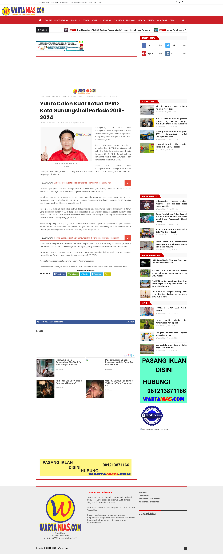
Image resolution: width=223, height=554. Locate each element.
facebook (130, 322)
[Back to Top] (185, 548)
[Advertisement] (85, 295)
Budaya (141, 20)
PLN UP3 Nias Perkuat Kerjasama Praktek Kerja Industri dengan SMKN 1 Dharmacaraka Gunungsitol (171, 121)
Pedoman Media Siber (79, 2)
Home (42, 96)
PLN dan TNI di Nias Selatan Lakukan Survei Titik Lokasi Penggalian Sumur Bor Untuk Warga (169, 273)
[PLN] (60, 50)
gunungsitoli (55, 96)
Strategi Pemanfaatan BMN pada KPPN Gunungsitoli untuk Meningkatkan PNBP (171, 134)
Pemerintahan (61, 20)
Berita (60, 30)
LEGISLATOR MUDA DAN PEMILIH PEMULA (171, 309)
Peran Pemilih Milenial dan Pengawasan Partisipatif (171, 321)
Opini (172, 20)
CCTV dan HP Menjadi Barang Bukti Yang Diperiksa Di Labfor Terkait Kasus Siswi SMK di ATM (169, 294)
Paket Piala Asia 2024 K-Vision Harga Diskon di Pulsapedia (171, 145)
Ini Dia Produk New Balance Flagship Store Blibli (171, 107)
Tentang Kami (44, 2)
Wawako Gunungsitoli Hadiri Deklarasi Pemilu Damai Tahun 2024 (82, 182)
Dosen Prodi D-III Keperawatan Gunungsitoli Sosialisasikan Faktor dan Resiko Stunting (171, 244)
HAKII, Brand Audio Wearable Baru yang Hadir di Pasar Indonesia (169, 261)
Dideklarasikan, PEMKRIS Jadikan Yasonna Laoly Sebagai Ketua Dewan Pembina (101, 30)
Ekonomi (130, 20)
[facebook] (176, 2)
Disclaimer (64, 2)
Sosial (95, 20)
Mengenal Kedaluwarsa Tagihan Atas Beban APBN (171, 334)
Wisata (151, 20)
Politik (48, 20)
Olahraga (162, 20)
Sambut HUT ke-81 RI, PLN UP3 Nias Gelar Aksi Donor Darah (171, 230)
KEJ (90, 2)
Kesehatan (119, 20)
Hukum (74, 20)
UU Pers (97, 2)
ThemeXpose (42, 550)
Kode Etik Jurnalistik (149, 502)
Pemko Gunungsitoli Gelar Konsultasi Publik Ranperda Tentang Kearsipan (86, 237)
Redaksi (54, 2)
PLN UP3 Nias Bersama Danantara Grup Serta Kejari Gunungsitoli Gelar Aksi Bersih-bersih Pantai (169, 283)
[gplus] (183, 2)
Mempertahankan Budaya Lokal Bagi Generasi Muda (171, 346)
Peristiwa (84, 20)
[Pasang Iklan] (86, 475)
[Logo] (60, 530)
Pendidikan (106, 20)
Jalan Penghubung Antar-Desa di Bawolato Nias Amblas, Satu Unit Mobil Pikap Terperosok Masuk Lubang (171, 218)
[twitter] (179, 2)
